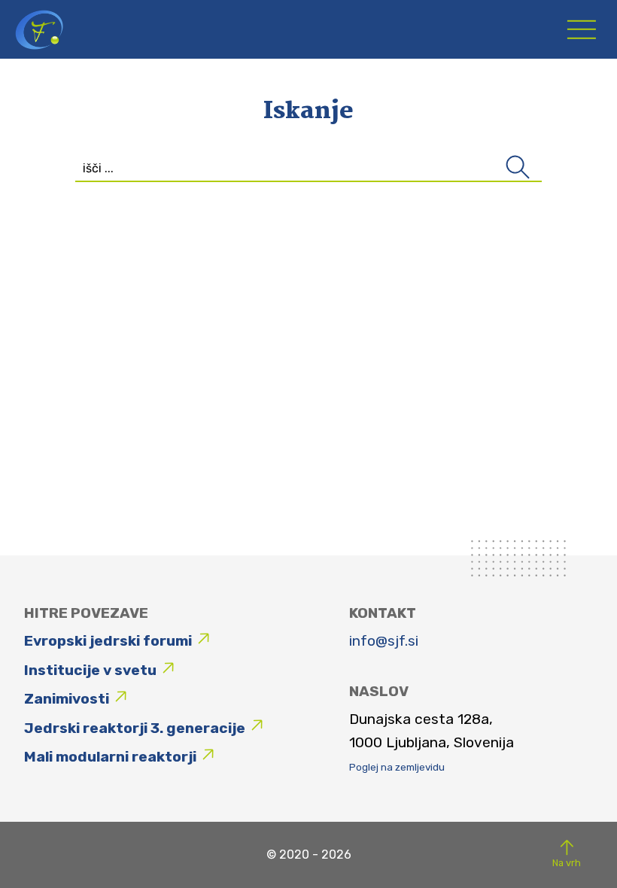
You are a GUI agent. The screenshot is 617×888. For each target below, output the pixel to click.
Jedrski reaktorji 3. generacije (134, 728)
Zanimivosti (66, 698)
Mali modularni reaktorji (110, 756)
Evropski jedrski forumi (108, 640)
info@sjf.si (383, 640)
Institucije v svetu (90, 670)
